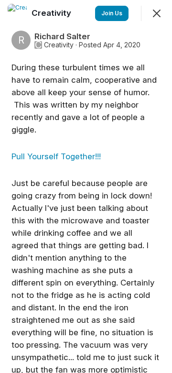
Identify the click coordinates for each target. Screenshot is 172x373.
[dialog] (86, 186)
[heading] (52, 13)
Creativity (59, 45)
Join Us (111, 13)
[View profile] (17, 13)
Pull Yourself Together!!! (57, 156)
